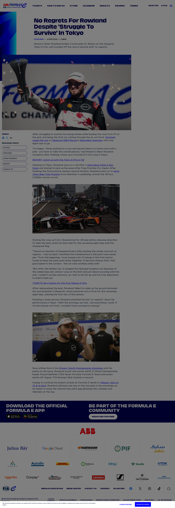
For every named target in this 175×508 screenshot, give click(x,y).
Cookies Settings (126, 504)
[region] (87, 504)
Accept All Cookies (142, 504)
